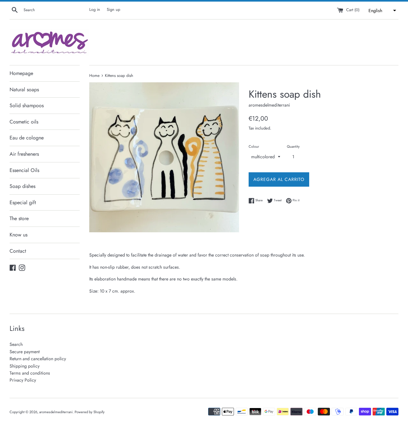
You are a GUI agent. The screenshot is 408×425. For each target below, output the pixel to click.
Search (16, 344)
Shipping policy (25, 366)
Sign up (113, 9)
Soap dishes (22, 186)
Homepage (21, 73)
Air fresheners (24, 154)
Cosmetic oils (24, 121)
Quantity (293, 146)
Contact (18, 251)
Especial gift (23, 202)
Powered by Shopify (90, 411)
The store (19, 218)
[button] (381, 10)
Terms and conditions (30, 373)
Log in (94, 9)
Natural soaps (24, 89)
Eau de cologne (27, 137)
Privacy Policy (23, 380)
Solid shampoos (27, 105)
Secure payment (25, 351)
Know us (18, 234)
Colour (254, 146)
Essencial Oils (24, 170)
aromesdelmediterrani (56, 411)
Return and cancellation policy (38, 358)
